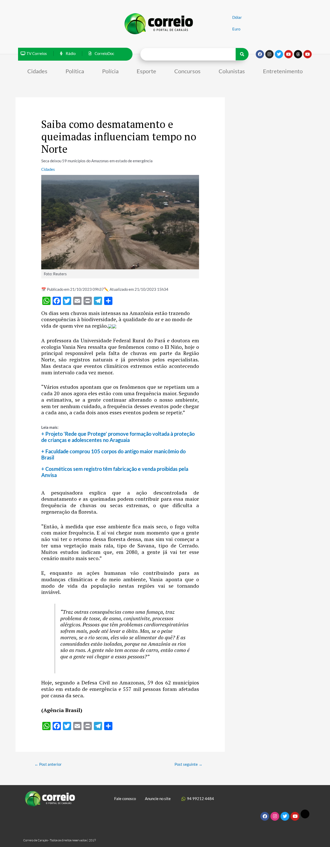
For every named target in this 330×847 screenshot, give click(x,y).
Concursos (187, 71)
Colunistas (232, 71)
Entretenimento (283, 71)
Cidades (37, 71)
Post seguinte (188, 764)
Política (74, 71)
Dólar (237, 17)
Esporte (146, 71)
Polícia (110, 71)
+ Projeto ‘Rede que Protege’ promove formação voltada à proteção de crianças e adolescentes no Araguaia (118, 437)
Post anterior (48, 764)
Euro (236, 29)
